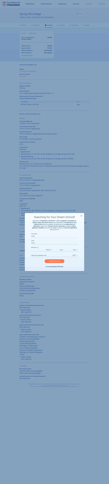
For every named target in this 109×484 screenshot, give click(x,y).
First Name (34, 234)
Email (32, 240)
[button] (38, 248)
